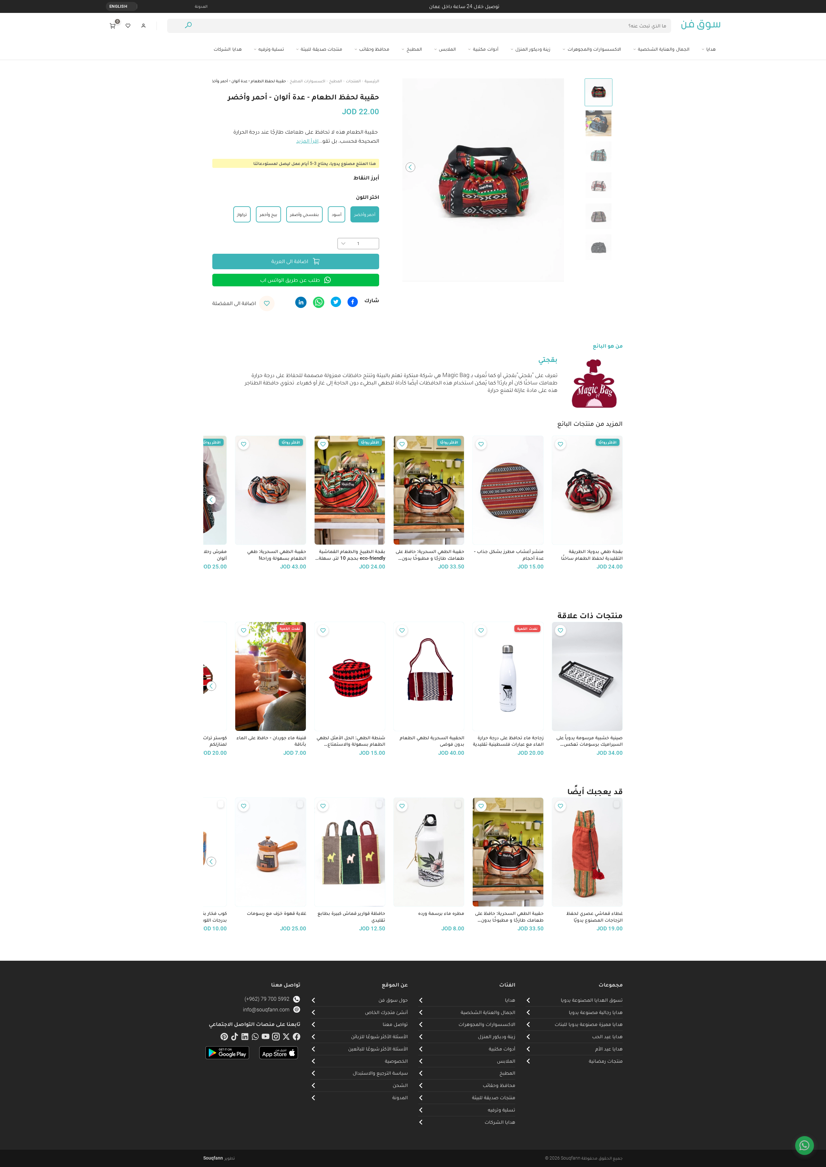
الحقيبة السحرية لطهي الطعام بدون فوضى (432, 741)
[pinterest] (224, 1038)
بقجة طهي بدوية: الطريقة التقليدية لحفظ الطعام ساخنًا (592, 554)
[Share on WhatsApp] (318, 302)
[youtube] (265, 1038)
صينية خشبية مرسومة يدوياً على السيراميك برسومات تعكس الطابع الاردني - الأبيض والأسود (589, 741)
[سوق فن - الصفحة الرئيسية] (700, 25)
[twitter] (286, 1038)
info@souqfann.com (266, 1010)
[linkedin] (245, 1038)
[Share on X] (336, 302)
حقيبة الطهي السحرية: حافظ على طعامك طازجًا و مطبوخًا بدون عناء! (430, 554)
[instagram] (276, 1038)
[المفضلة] (128, 26)
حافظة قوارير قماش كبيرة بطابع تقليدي (351, 916)
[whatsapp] (255, 1038)
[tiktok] (234, 1038)
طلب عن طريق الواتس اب (290, 280)
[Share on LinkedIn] (301, 302)
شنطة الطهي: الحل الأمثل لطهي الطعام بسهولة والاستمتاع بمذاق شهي (351, 741)
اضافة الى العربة (289, 261)
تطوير (219, 1158)
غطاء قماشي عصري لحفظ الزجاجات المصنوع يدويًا (594, 916)
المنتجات (353, 80)
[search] (188, 26)
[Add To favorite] (560, 444)
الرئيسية (372, 80)
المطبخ (335, 80)
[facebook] (296, 1038)
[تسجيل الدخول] (143, 26)
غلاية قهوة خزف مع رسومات (276, 913)
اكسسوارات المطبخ (307, 80)
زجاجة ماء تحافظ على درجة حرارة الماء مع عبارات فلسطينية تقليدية (508, 741)
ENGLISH (118, 6)
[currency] (133, 6)
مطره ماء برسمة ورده (441, 913)
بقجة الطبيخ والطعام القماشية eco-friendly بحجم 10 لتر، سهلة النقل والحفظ (352, 554)
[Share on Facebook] (353, 302)
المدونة (201, 6)
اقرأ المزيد (307, 141)
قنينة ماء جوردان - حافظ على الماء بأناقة (271, 741)
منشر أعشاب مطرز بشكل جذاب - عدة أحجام (508, 554)
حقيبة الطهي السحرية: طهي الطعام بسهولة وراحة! (276, 554)
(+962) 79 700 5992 (267, 999)
